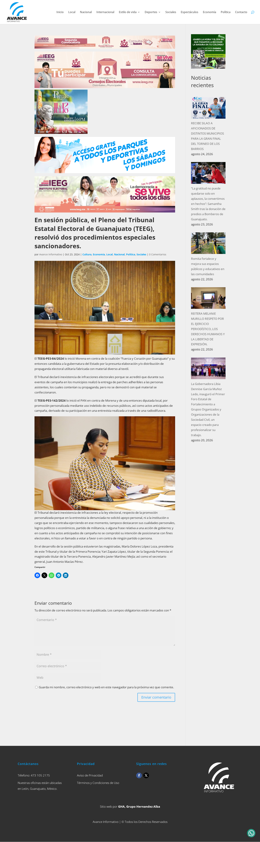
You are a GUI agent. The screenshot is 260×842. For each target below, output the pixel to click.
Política (225, 12)
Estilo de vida (128, 12)
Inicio (60, 12)
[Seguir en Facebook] (139, 775)
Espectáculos (189, 12)
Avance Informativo (50, 254)
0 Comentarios (157, 254)
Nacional (86, 12)
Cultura (86, 254)
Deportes (151, 12)
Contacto (241, 12)
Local (71, 12)
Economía (209, 12)
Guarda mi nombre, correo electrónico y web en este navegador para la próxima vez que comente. (106, 687)
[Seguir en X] (146, 775)
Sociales (170, 12)
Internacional (105, 12)
